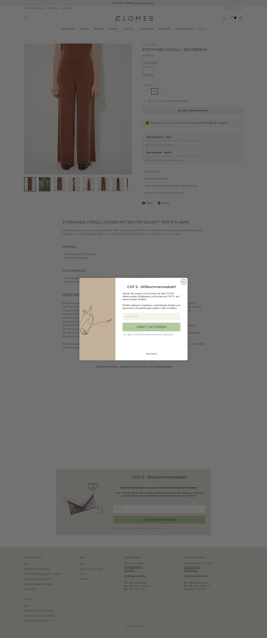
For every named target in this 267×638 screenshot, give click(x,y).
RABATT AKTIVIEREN (151, 327)
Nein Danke (151, 353)
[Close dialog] (183, 281)
